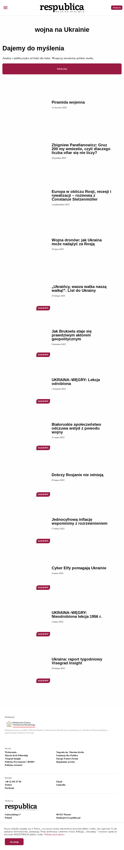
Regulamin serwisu (65, 762)
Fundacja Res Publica (67, 755)
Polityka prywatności (54, 834)
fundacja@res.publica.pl (68, 818)
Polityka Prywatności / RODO (19, 762)
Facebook (9, 788)
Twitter (8, 785)
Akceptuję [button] (14, 841)
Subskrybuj (62, 68)
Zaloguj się (117, 7)
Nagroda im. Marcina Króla (70, 752)
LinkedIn (60, 785)
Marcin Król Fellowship (16, 755)
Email (59, 781)
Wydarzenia (10, 752)
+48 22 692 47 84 (13, 781)
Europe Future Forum (67, 759)
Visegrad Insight (13, 759)
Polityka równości (13, 765)
